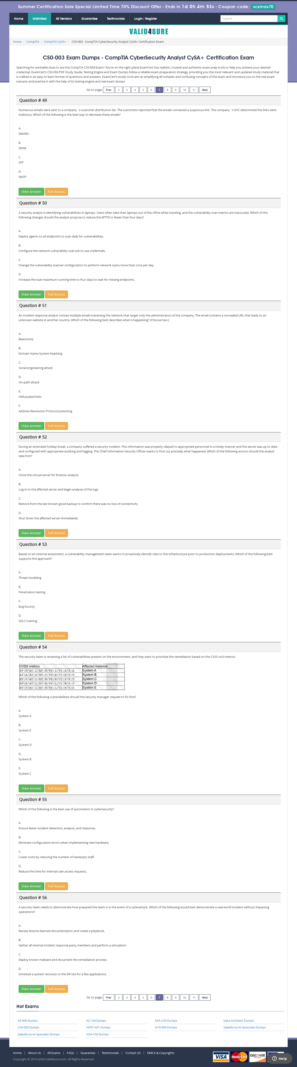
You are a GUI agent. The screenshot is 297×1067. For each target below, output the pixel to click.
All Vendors (64, 18)
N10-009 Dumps (166, 1027)
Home (18, 18)
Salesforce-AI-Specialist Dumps (39, 1034)
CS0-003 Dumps (28, 1027)
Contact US (133, 1053)
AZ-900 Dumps (28, 1020)
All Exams (53, 1053)
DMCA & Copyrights (160, 1053)
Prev (108, 90)
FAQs (70, 1053)
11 (194, 90)
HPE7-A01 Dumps (98, 1027)
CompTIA (32, 42)
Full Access (56, 191)
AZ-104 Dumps (96, 1020)
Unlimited (39, 18)
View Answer (31, 191)
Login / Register (145, 18)
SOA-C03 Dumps (97, 1034)
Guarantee (89, 18)
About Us (34, 1053)
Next (205, 90)
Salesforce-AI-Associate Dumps (244, 1027)
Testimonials (116, 18)
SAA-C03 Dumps (166, 1020)
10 (184, 90)
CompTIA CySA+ (55, 42)
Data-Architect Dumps (238, 1020)
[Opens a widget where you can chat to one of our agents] (279, 1059)
